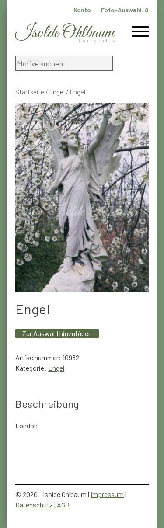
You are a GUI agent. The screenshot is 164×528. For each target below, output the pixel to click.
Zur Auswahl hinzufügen (57, 333)
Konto (82, 10)
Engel (57, 92)
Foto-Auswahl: (125, 10)
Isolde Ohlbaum (64, 33)
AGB (63, 504)
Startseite (29, 92)
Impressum (107, 494)
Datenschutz (34, 504)
